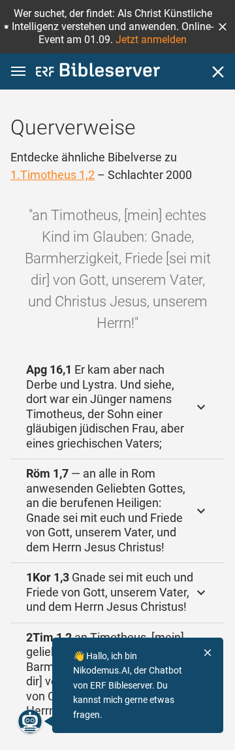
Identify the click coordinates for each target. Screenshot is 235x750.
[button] (222, 26)
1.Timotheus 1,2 (52, 175)
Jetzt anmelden (151, 39)
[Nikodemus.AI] (30, 721)
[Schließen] (218, 72)
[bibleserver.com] (98, 72)
